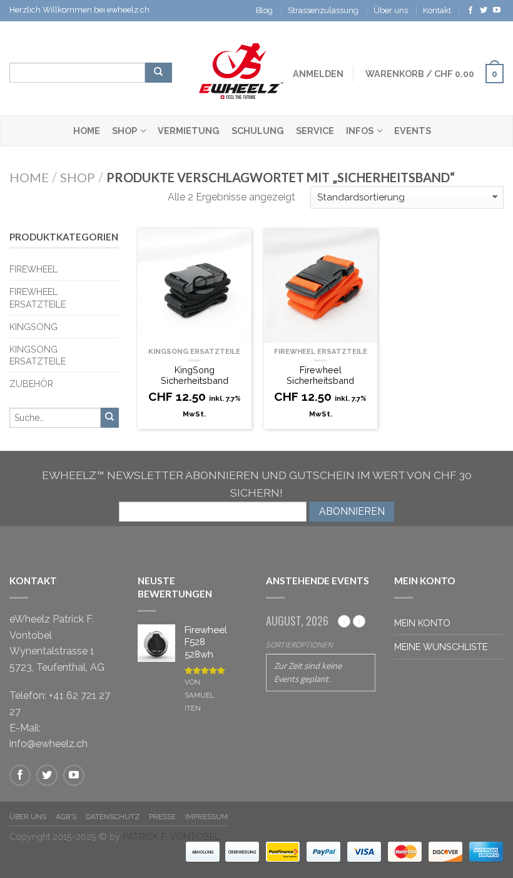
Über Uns (27, 816)
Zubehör (31, 383)
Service (315, 130)
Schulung (257, 130)
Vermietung (189, 130)
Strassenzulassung (323, 10)
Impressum (206, 816)
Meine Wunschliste (440, 646)
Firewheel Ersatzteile (320, 351)
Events (412, 130)
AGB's (66, 816)
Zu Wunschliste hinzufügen (235, 244)
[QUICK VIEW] (194, 286)
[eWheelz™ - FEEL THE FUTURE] (241, 68)
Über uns (390, 10)
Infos (359, 130)
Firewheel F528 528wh (206, 641)
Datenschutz (113, 816)
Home (86, 130)
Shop (124, 130)
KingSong (33, 326)
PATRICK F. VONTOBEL (171, 836)
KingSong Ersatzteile (194, 351)
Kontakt (437, 10)
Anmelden (318, 73)
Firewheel (33, 269)
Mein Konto (422, 622)
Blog (264, 10)
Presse (162, 816)
